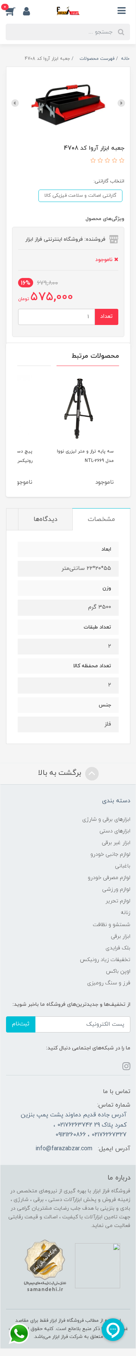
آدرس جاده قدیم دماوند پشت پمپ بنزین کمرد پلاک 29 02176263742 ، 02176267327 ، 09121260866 (74, 1125)
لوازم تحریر (117, 901)
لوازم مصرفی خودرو (109, 877)
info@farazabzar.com (63, 1149)
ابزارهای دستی (114, 831)
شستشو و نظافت (111, 924)
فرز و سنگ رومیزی (108, 983)
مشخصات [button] (101, 519)
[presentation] (121, 103)
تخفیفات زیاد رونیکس (105, 959)
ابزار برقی (120, 936)
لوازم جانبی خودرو (110, 854)
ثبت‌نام (20, 1024)
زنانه (125, 912)
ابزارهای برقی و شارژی (106, 819)
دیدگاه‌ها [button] (45, 519)
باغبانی (122, 866)
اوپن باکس (118, 971)
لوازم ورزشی (116, 889)
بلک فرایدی (117, 948)
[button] (14, 11)
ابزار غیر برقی (116, 842)
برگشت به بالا (60, 773)
